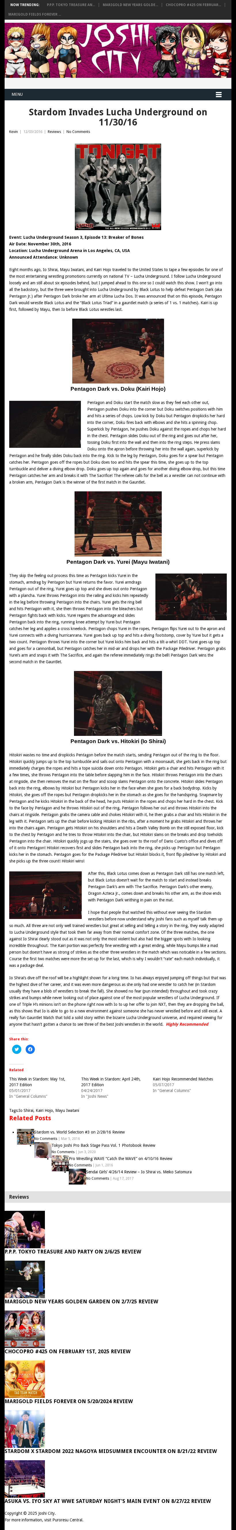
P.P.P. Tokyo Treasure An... (71, 5)
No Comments (78, 131)
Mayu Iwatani (67, 1110)
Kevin (13, 131)
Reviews (54, 131)
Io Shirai (26, 1110)
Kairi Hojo (44, 1110)
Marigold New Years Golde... (130, 5)
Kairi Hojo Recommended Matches (183, 1079)
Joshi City (46, 1513)
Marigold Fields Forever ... (34, 14)
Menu (17, 94)
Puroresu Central (67, 1520)
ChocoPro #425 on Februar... (193, 5)
